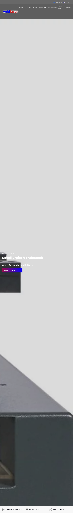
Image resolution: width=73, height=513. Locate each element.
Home (21, 7)
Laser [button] (35, 7)
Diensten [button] (42, 7)
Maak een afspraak (12, 270)
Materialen (52, 7)
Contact (68, 7)
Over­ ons (60, 7)
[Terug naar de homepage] (10, 11)
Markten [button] (28, 7)
